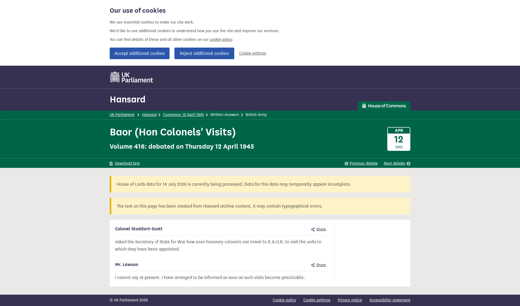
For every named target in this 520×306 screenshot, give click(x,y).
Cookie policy (284, 300)
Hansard (127, 99)
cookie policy (221, 39)
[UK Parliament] (132, 77)
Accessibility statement (389, 300)
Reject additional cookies (204, 53)
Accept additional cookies (140, 53)
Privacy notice (350, 300)
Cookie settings (252, 53)
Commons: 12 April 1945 (183, 114)
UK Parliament (122, 114)
